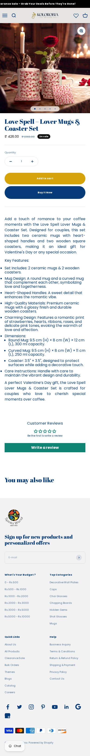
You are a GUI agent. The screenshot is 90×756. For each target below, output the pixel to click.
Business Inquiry (60, 644)
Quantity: (10, 152)
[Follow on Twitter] (19, 707)
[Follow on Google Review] (78, 707)
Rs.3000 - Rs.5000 (17, 610)
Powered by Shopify (41, 742)
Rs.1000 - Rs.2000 (16, 596)
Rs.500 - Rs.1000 (15, 589)
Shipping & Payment (62, 665)
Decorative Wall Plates (64, 582)
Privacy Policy (58, 672)
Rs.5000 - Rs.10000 (17, 616)
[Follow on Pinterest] (43, 707)
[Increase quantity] (32, 161)
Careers (10, 692)
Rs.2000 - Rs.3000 (17, 603)
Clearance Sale (15, 658)
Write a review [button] (45, 447)
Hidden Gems (58, 610)
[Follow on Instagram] (31, 707)
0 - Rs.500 (11, 582)
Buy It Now (45, 192)
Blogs (8, 678)
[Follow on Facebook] (8, 707)
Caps (53, 589)
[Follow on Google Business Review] (7, 716)
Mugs (53, 623)
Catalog (10, 685)
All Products (12, 651)
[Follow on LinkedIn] (66, 707)
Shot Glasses (58, 616)
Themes (10, 672)
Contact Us (57, 678)
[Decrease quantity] (10, 161)
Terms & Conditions (62, 651)
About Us (10, 644)
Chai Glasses (58, 596)
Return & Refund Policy (64, 658)
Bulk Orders (12, 665)
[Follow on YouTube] (55, 707)
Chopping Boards (61, 603)
